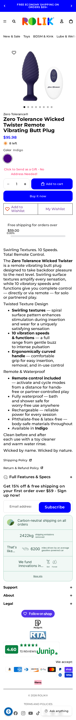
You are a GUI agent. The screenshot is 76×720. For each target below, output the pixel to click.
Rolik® (43, 695)
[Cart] (71, 21)
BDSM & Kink (43, 36)
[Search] (14, 21)
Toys (26, 36)
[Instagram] (23, 713)
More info (37, 576)
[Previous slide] (4, 6)
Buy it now (38, 196)
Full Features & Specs (29, 477)
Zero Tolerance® (15, 114)
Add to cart (54, 184)
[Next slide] (71, 6)
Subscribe (55, 507)
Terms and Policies (38, 704)
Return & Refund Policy (21, 468)
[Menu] (5, 21)
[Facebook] (15, 713)
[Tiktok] (38, 713)
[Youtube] (30, 713)
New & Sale (11, 36)
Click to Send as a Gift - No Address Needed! (24, 171)
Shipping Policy (15, 460)
